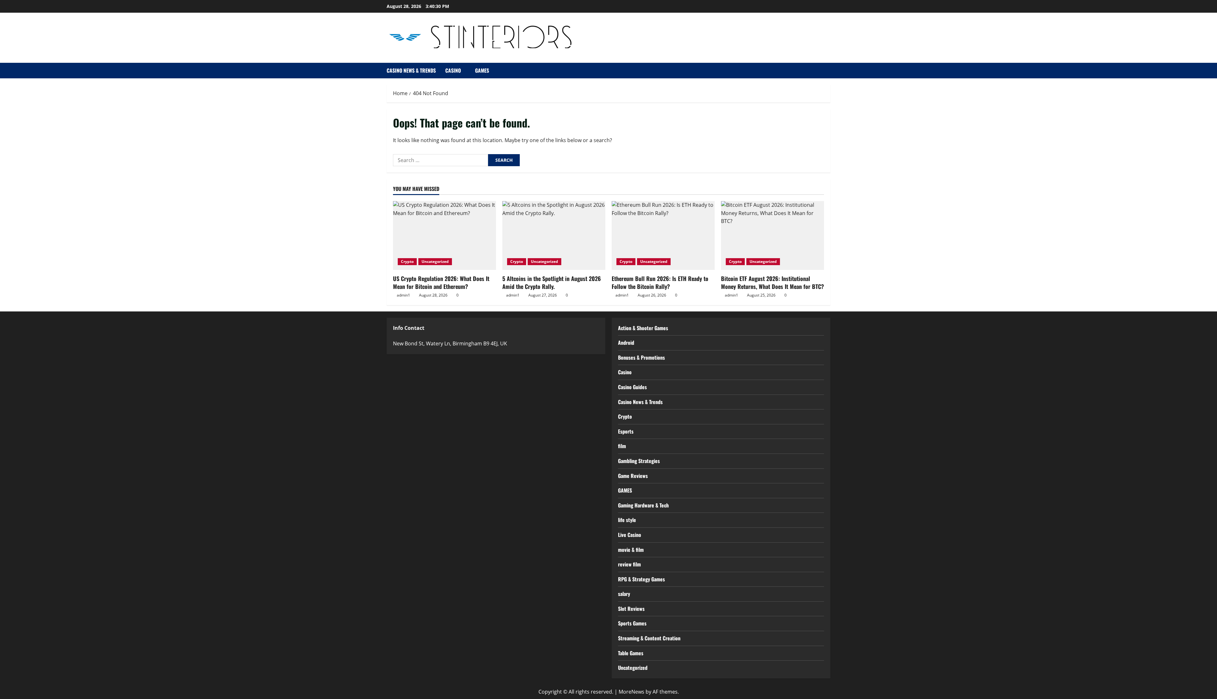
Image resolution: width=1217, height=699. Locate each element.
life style (627, 520)
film (622, 446)
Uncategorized (435, 261)
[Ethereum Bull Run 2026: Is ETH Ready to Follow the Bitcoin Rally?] (663, 235)
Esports (626, 431)
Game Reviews (633, 476)
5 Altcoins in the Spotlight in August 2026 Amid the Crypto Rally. (551, 282)
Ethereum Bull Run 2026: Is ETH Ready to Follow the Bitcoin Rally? (660, 282)
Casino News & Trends (411, 70)
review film (629, 564)
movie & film (631, 549)
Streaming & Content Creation (649, 638)
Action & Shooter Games (643, 328)
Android (626, 342)
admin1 (403, 295)
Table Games (630, 653)
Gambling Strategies (639, 461)
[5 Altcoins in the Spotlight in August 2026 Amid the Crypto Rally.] (553, 235)
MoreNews (631, 691)
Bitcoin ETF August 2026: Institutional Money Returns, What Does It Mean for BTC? (772, 282)
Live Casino (629, 535)
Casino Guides (632, 387)
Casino (453, 70)
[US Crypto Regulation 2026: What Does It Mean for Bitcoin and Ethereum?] (444, 235)
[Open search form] (828, 70)
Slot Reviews (631, 608)
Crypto (407, 261)
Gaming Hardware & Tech (643, 505)
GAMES (482, 70)
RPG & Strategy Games (641, 579)
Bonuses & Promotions (641, 357)
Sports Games (632, 623)
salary (624, 594)
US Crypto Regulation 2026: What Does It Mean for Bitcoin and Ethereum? (441, 282)
